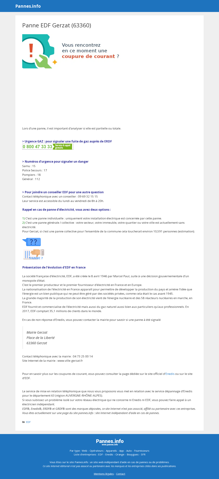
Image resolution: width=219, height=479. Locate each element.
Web (84, 450)
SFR (143, 454)
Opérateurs (97, 450)
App (121, 450)
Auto (129, 450)
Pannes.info (28, 6)
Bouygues (133, 454)
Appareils (111, 450)
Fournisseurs (141, 450)
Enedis (170, 374)
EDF (28, 422)
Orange (119, 454)
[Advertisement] (109, 98)
